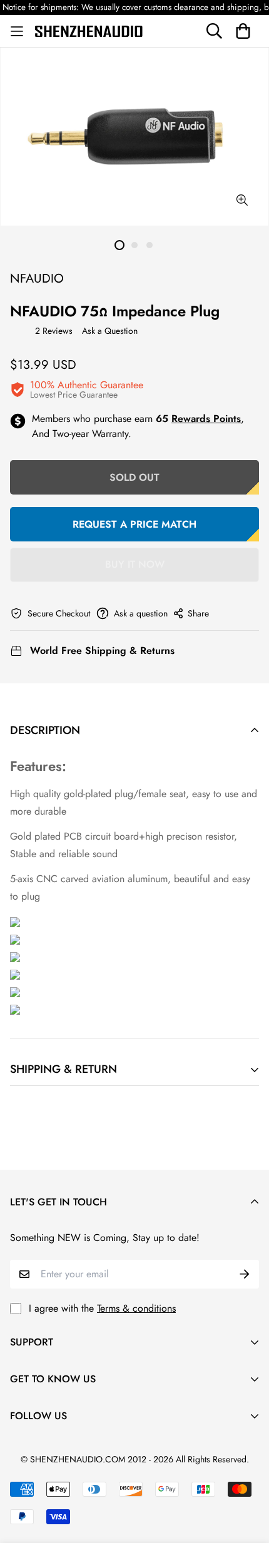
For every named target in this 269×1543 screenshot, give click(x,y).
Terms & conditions (136, 1308)
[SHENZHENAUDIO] (89, 30)
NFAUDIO (37, 278)
